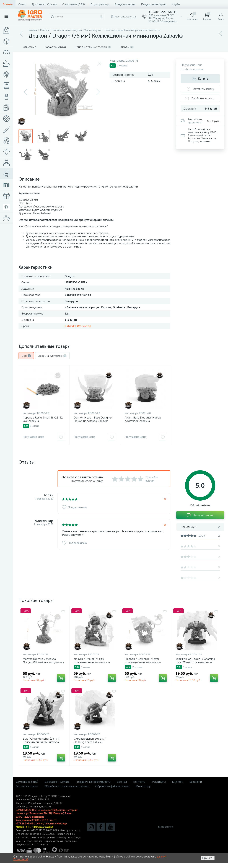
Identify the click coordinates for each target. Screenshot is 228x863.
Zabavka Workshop (78, 326)
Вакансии (195, 781)
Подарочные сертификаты (93, 781)
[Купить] (61, 678)
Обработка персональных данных (67, 786)
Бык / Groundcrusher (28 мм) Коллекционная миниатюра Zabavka (41, 742)
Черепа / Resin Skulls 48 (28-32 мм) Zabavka (43, 419)
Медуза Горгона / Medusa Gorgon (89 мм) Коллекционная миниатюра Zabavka (43, 662)
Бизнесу (177, 781)
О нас (22, 4)
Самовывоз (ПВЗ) (73, 4)
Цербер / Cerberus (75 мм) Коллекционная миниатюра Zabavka (143, 662)
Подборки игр (99, 4)
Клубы (176, 4)
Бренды (122, 781)
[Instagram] (91, 827)
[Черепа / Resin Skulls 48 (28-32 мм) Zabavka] (44, 389)
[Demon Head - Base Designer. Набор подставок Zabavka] (95, 389)
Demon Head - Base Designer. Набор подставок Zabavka (93, 419)
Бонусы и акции (125, 4)
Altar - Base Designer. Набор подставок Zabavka (143, 419)
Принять (207, 858)
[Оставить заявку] (61, 436)
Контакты (139, 781)
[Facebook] (101, 827)
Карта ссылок (165, 826)
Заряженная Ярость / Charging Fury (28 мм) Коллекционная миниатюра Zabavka (195, 662)
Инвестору (143, 786)
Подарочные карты (153, 4)
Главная (8, 4)
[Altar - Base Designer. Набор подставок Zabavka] (146, 389)
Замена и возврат (27, 786)
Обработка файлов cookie (112, 786)
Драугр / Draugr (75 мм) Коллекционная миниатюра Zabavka (92, 662)
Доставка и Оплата (44, 4)
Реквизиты (159, 781)
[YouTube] (110, 827)
